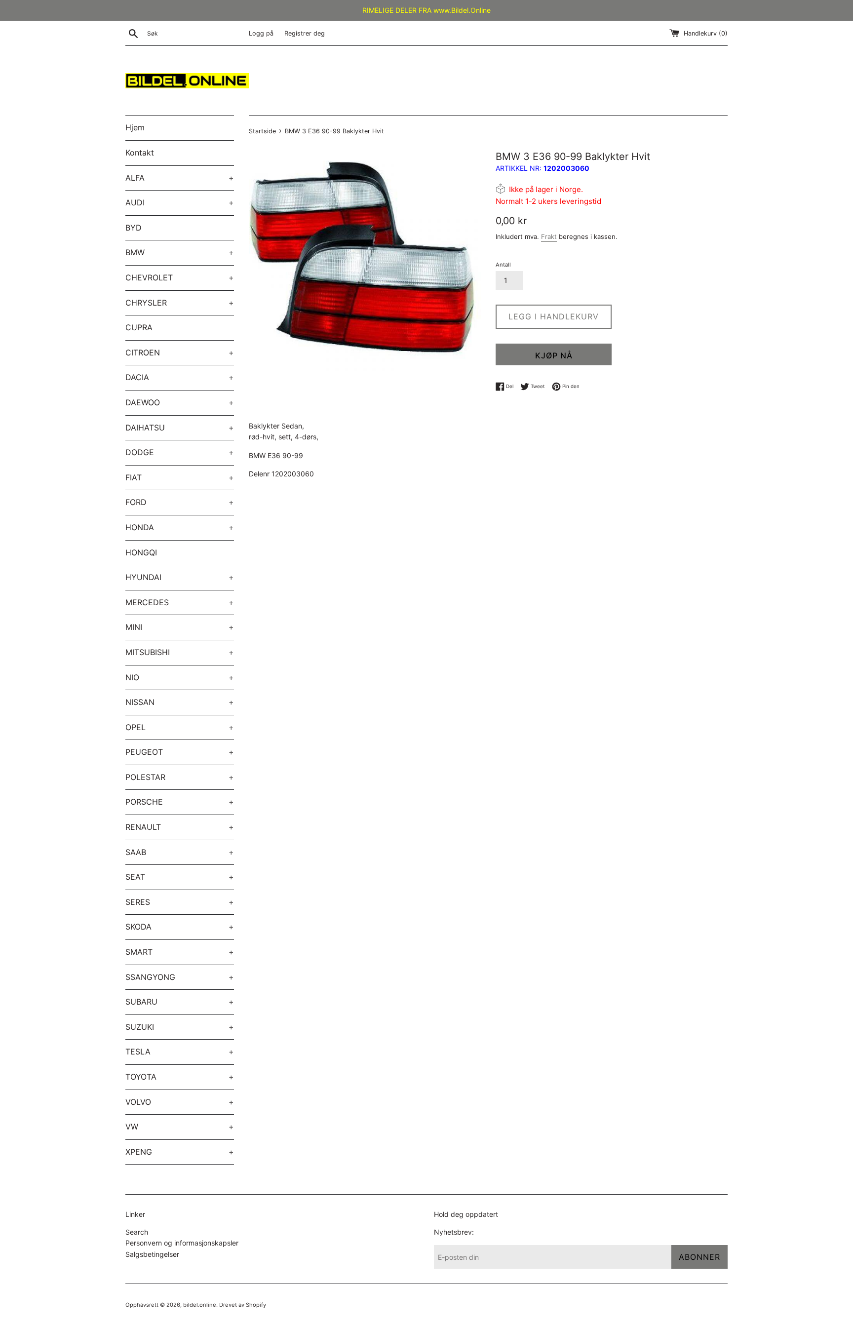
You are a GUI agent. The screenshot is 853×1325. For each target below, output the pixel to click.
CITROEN (179, 352)
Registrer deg (304, 33)
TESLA (179, 1051)
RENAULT (179, 827)
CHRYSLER (179, 303)
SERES (179, 902)
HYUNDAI (179, 577)
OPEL (179, 727)
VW (179, 1126)
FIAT (179, 477)
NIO (179, 677)
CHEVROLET (179, 277)
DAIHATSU (179, 427)
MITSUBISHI (179, 652)
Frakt (549, 236)
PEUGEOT (179, 752)
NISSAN (179, 702)
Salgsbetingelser (152, 1254)
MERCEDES (179, 602)
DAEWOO (179, 402)
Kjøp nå (554, 355)
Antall (503, 264)
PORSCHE (179, 802)
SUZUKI (179, 1027)
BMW (179, 252)
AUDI (179, 202)
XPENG (179, 1152)
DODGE (179, 452)
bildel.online (199, 1304)
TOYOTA (179, 1077)
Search (136, 1232)
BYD (133, 228)
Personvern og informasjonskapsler (181, 1243)
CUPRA (139, 327)
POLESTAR (179, 777)
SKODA (179, 927)
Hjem (135, 127)
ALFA (179, 178)
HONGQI (141, 552)
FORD (179, 502)
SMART (179, 952)
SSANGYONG (179, 977)
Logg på (261, 33)
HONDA (179, 527)
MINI (179, 627)
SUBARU (179, 1002)
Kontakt (139, 152)
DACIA (179, 377)
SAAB (179, 852)
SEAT (179, 877)
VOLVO (179, 1102)
